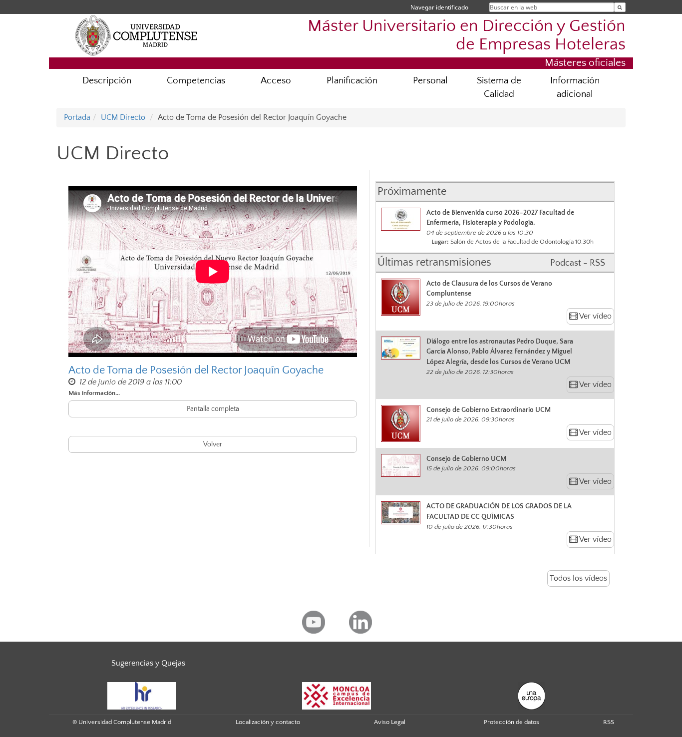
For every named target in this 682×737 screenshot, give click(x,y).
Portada (77, 117)
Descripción (106, 80)
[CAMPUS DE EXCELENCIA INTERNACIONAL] (336, 695)
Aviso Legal (389, 722)
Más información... (94, 392)
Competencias (196, 80)
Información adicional (575, 87)
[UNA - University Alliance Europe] (531, 695)
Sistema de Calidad (499, 87)
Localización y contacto (268, 722)
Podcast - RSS (577, 263)
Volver (212, 444)
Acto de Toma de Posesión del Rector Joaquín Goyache (196, 370)
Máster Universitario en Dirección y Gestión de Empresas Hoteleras (467, 35)
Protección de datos (511, 722)
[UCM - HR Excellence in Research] (141, 695)
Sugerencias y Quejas (148, 663)
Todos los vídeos (578, 578)
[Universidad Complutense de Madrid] (136, 34)
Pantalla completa (213, 409)
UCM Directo (123, 117)
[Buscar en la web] (620, 7)
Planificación (352, 80)
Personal (430, 80)
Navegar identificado (439, 7)
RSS (608, 722)
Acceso (276, 80)
